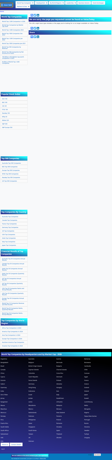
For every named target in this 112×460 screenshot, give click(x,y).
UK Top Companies (8, 231)
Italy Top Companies (8, 242)
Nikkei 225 (5, 120)
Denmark (59, 377)
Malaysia (59, 405)
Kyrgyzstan (4, 402)
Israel (30, 395)
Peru (2, 420)
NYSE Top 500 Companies (10, 174)
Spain (58, 430)
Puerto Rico (4, 423)
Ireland (86, 391)
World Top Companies (23, 3)
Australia (31, 359)
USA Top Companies (8, 234)
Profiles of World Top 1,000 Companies (10, 62)
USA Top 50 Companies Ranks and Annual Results (13, 289)
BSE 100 (4, 102)
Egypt (86, 377)
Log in (3, 449)
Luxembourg (88, 402)
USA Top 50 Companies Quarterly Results (12, 294)
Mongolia (87, 409)
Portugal (87, 420)
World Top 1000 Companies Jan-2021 (14, 43)
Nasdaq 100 (6, 113)
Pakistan (31, 416)
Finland (58, 380)
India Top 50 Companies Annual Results (12, 269)
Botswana (87, 362)
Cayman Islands (33, 369)
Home (2, 11)
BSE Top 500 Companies (10, 167)
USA (2, 441)
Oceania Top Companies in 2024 (12, 346)
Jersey (2, 398)
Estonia (3, 380)
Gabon (3, 384)
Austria (58, 359)
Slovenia (87, 427)
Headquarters (40, 3)
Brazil (2, 366)
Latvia (30, 402)
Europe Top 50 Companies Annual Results (13, 299)
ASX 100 (4, 99)
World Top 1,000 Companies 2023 (13, 30)
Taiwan (30, 434)
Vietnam (31, 441)
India (2, 391)
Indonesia (31, 391)
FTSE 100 (5, 109)
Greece (86, 384)
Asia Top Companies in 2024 (11, 335)
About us (5, 444)
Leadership (69, 3)
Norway (3, 416)
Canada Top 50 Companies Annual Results (13, 264)
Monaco (59, 409)
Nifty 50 (4, 117)
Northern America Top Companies (13, 342)
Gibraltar (59, 384)
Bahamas (87, 359)
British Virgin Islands (35, 366)
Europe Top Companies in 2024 (12, 339)
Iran (57, 391)
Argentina (4, 359)
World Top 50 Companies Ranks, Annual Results (12, 313)
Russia (86, 423)
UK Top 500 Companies (9, 181)
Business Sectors (84, 3)
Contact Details (16, 444)
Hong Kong (32, 387)
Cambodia (87, 366)
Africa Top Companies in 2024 (11, 328)
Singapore (31, 427)
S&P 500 (4, 124)
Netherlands (32, 412)
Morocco (3, 412)
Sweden (86, 430)
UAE (2, 437)
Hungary (59, 387)
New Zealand (60, 412)
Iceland (86, 387)
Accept (90, 454)
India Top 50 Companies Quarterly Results (13, 274)
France (86, 380)
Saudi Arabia (5, 427)
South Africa (5, 430)
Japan (86, 395)
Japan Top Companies (9, 245)
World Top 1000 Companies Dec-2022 (12, 34)
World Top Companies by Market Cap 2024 (12, 25)
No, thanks (97, 454)
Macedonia (32, 405)
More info (43, 458)
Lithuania (59, 402)
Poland (58, 420)
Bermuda (59, 362)
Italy (57, 395)
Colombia (31, 373)
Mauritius (4, 409)
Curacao (87, 373)
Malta (86, 405)
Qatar (30, 423)
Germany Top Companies (10, 227)
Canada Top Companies (9, 220)
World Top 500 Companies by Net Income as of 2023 (13, 52)
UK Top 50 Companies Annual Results (11, 279)
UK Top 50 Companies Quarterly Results (12, 284)
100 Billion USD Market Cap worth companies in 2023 (13, 57)
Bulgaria (59, 366)
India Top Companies (9, 238)
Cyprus (3, 377)
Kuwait (86, 398)
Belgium (31, 362)
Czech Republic (33, 377)
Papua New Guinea (90, 416)
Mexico (30, 409)
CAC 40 (4, 106)
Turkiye (86, 434)
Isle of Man (4, 395)
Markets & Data (21, 7)
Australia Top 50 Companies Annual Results (13, 259)
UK (29, 437)
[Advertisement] (14, 76)
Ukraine (58, 437)
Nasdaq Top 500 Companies (11, 177)
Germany (31, 384)
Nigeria (86, 412)
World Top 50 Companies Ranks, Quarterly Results (12, 308)
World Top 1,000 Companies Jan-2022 (12, 39)
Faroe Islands (32, 380)
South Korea (32, 430)
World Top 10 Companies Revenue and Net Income (13, 303)
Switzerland (4, 434)
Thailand (59, 434)
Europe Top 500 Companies (11, 170)
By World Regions (55, 3)
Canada (3, 369)
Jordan (30, 398)
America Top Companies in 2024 (12, 331)
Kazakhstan (60, 398)
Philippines (32, 420)
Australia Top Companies (10, 217)
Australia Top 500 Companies (11, 163)
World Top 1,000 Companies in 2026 (13, 21)
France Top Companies (9, 224)
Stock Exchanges (98, 3)
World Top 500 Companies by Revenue (11, 47)
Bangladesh (4, 362)
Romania (59, 423)
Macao (3, 405)
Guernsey (4, 387)
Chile (85, 369)
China (2, 373)
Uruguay (87, 437)
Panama (59, 416)
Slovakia (59, 427)
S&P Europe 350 (7, 127)
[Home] (7, 5)
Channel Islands (61, 369)
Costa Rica (59, 373)
